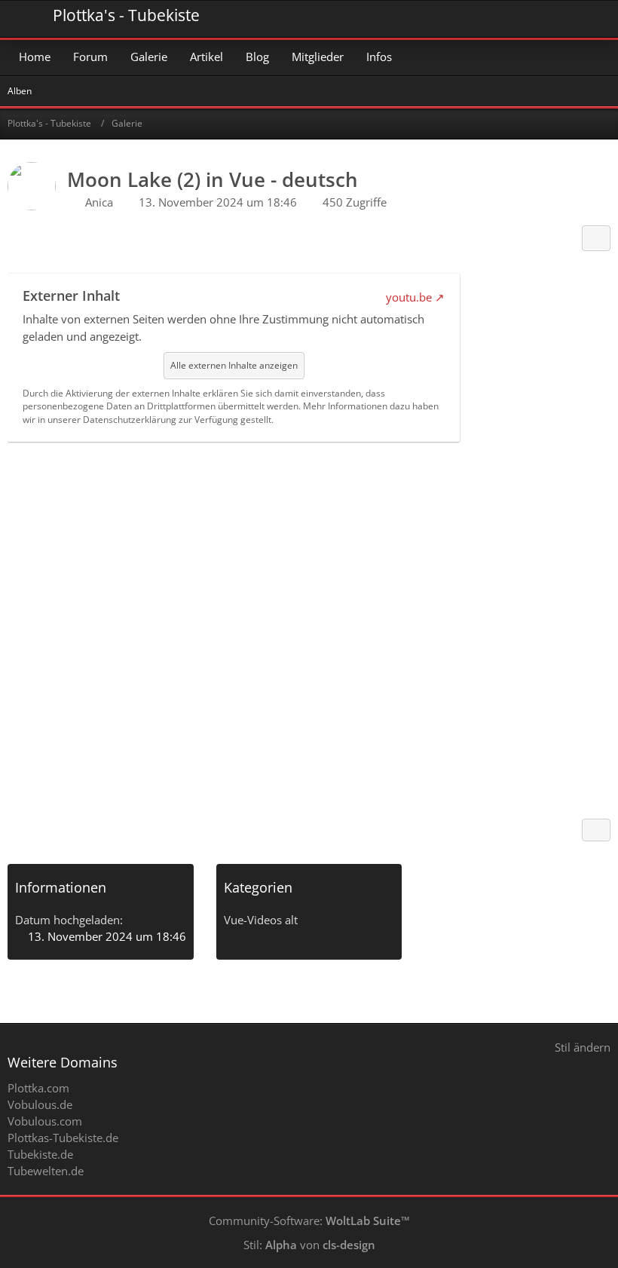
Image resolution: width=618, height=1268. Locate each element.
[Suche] (523, 19)
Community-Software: (309, 1220)
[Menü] (598, 19)
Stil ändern (582, 1047)
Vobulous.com (45, 1121)
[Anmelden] (561, 19)
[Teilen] (596, 238)
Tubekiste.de (40, 1154)
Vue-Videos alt (261, 919)
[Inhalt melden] (596, 830)
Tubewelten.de (46, 1170)
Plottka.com (38, 1087)
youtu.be (409, 297)
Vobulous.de (40, 1104)
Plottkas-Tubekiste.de (63, 1137)
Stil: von (309, 1244)
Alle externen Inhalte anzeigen (234, 365)
